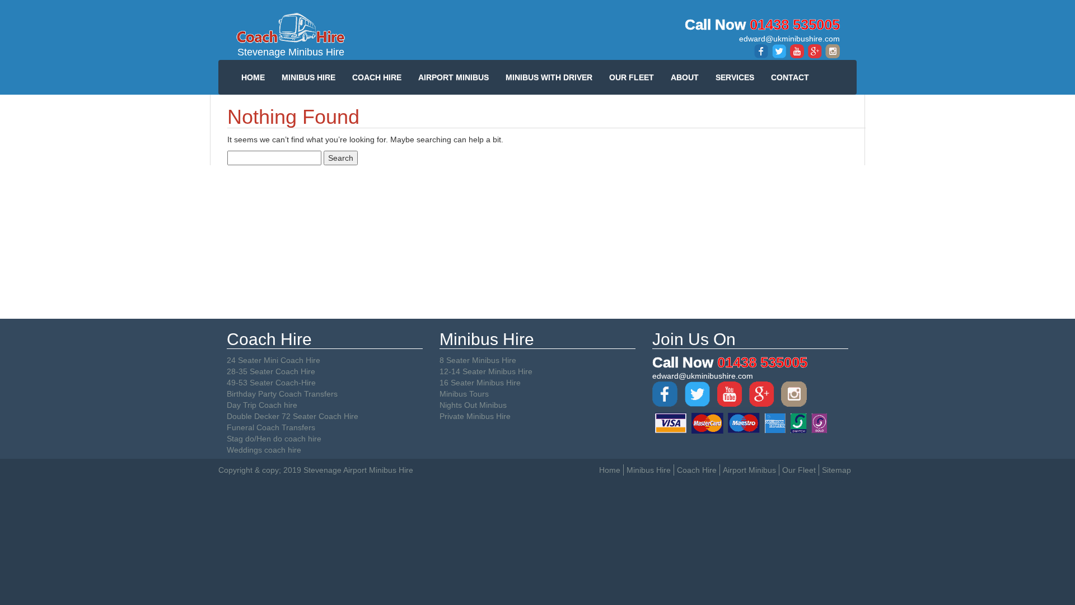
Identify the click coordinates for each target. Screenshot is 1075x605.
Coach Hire (697, 470)
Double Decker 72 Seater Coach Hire (292, 416)
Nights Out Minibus (473, 405)
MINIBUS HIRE (308, 77)
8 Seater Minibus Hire (478, 360)
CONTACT (790, 77)
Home (609, 470)
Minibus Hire (649, 470)
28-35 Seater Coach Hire (271, 371)
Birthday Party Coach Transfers (282, 393)
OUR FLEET (631, 77)
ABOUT (685, 77)
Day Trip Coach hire (262, 405)
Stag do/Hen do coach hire (274, 438)
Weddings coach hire (264, 449)
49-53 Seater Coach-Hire (271, 382)
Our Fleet (799, 470)
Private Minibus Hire (475, 416)
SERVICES (735, 77)
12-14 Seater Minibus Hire (486, 371)
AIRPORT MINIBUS (453, 77)
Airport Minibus (749, 470)
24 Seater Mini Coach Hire (273, 360)
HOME (253, 77)
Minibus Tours (464, 393)
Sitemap (836, 470)
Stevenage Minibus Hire (290, 52)
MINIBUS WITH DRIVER (549, 77)
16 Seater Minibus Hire (480, 382)
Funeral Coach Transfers (271, 427)
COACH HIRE (376, 77)
